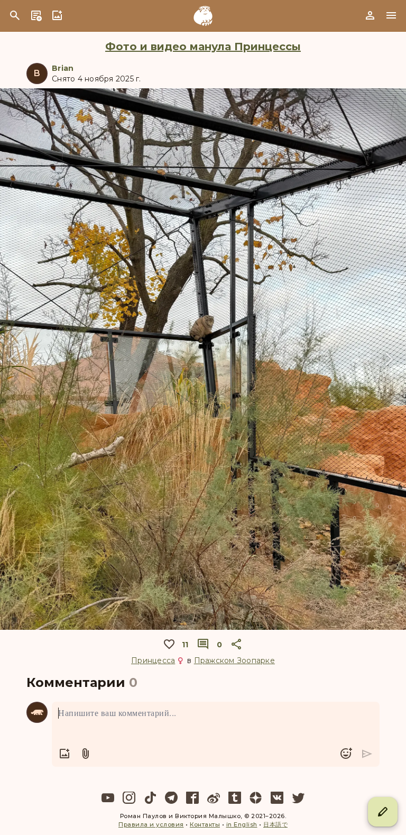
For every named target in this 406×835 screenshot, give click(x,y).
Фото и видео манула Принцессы (203, 46)
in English (241, 824)
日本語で (275, 824)
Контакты (205, 824)
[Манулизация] (203, 16)
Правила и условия (151, 824)
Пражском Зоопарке (234, 660)
